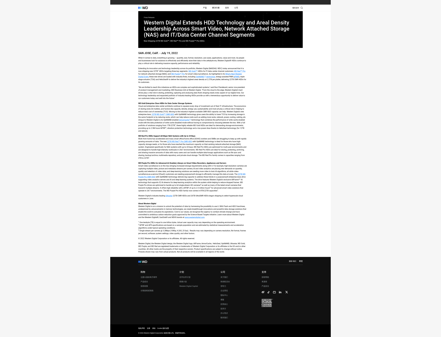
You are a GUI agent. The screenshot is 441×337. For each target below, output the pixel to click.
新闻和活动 (225, 282)
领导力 (223, 286)
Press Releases (149, 17)
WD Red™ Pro (239, 71)
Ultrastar (169, 196)
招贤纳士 (224, 304)
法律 (148, 328)
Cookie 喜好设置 (163, 328)
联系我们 (224, 318)
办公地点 (224, 313)
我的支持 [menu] (295, 8)
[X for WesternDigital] (286, 292)
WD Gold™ (192, 71)
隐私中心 (224, 295)
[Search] (302, 8)
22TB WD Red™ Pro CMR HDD (179, 141)
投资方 (223, 309)
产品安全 (265, 286)
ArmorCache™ (185, 120)
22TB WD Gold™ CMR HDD (163, 114)
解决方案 (216, 8)
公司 (236, 8)
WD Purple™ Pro (178, 74)
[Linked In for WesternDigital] (280, 292)
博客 (222, 300)
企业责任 (224, 291)
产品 (205, 8)
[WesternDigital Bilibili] (274, 292)
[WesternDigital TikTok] (268, 292)
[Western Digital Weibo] (263, 292)
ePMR (236, 77)
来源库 (264, 282)
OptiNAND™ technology (205, 77)
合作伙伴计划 (184, 277)
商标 (153, 328)
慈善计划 (183, 282)
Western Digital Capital (188, 286)
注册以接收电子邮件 (149, 277)
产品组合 (144, 282)
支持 (227, 8)
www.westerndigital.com (195, 217)
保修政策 (144, 286)
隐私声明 (141, 328)
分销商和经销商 (147, 291)
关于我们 (224, 277)
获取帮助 (265, 277)
